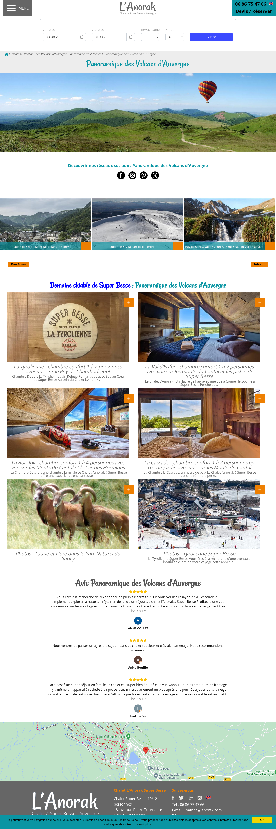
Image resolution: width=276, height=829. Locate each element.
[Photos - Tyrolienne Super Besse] (260, 489)
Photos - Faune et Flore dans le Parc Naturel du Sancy (67, 556)
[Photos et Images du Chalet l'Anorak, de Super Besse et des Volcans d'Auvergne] (65, 803)
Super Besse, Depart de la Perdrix (132, 246)
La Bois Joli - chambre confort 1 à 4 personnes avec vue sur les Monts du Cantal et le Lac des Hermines (68, 465)
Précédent (19, 264)
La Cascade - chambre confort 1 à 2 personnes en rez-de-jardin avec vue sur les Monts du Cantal (199, 465)
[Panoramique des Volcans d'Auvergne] (138, 8)
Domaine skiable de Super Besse (90, 285)
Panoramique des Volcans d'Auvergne (130, 54)
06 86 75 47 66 (250, 4)
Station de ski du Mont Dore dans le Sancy (40, 246)
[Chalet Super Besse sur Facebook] (175, 797)
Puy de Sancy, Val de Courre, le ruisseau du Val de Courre (224, 246)
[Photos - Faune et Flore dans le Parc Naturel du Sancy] (129, 489)
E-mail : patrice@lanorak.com (197, 810)
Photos (16, 54)
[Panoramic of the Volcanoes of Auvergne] (271, 3)
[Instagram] (201, 797)
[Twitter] (184, 797)
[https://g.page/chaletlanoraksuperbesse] (193, 797)
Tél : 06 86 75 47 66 (188, 804)
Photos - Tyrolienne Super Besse (199, 553)
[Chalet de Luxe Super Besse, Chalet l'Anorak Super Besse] (6, 54)
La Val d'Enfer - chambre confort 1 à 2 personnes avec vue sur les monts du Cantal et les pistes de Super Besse (199, 371)
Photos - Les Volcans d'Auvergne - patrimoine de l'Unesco (62, 54)
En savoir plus (142, 824)
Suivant (259, 264)
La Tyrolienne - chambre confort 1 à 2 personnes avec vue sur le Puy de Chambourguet (68, 369)
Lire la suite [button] (138, 611)
